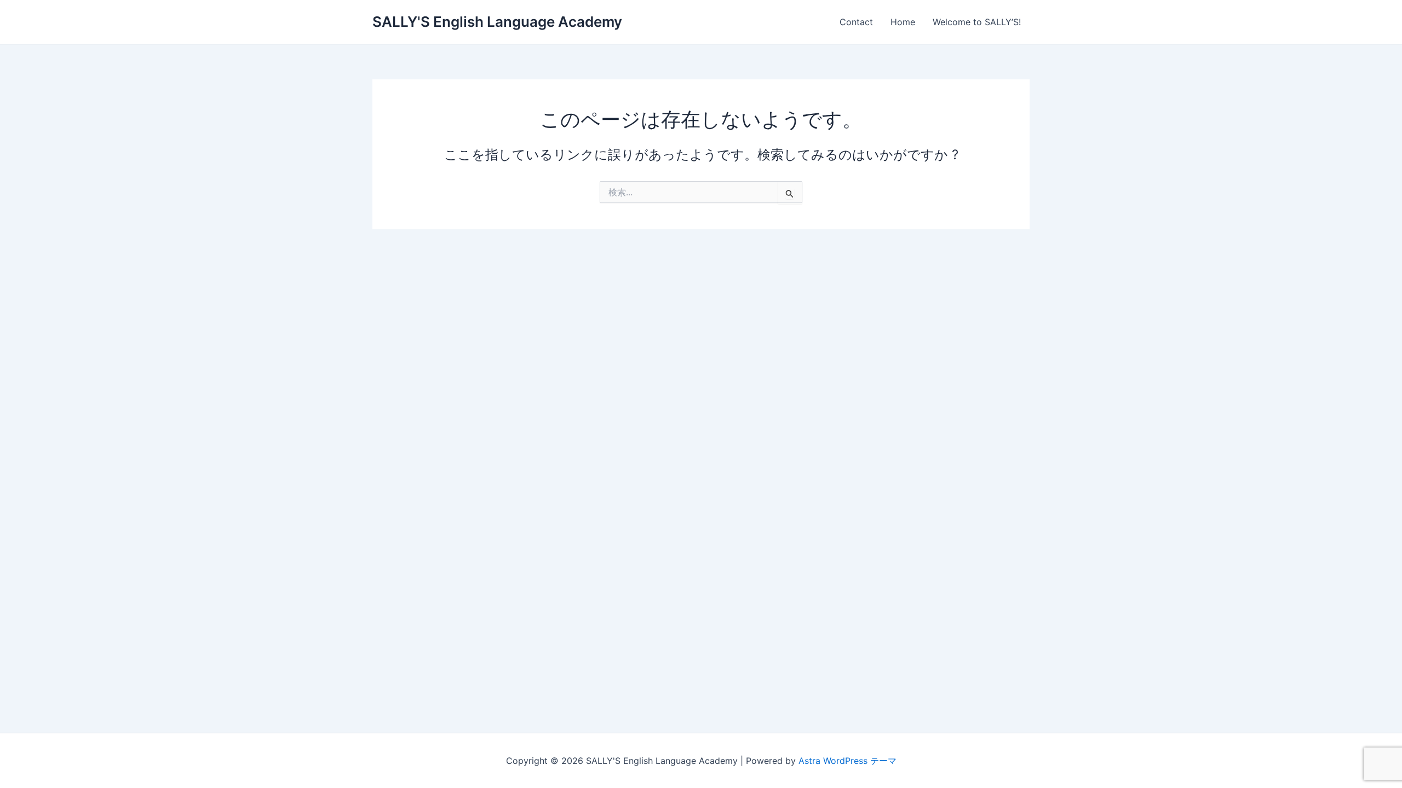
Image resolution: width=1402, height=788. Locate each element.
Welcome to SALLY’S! (977, 21)
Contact (856, 21)
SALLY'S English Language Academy (497, 21)
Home (902, 21)
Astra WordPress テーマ (847, 760)
